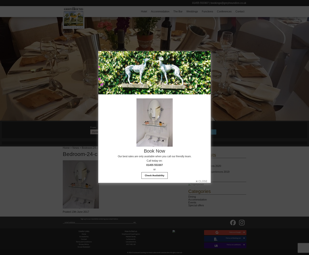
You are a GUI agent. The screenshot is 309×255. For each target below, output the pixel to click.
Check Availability (154, 175)
